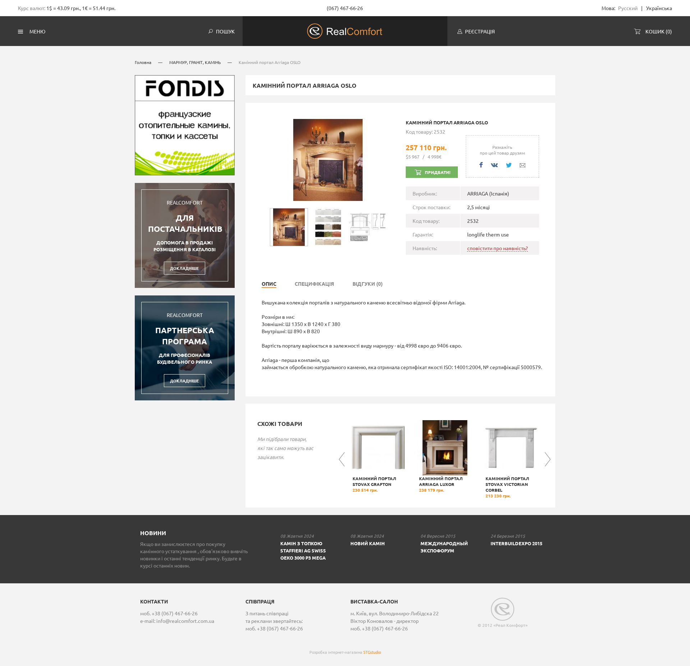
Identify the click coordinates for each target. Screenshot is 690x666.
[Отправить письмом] (522, 165)
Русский (628, 8)
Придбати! (437, 172)
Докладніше (184, 268)
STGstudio (372, 652)
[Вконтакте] (494, 165)
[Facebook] (481, 164)
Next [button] (548, 459)
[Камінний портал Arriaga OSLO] (328, 159)
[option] (378, 456)
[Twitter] (508, 165)
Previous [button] (342, 459)
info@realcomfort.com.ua (185, 620)
